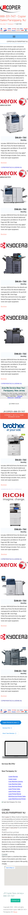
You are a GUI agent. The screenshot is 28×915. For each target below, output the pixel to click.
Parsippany (10, 24)
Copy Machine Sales (14, 784)
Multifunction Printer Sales (17, 796)
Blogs (15, 912)
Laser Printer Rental (14, 794)
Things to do (10, 397)
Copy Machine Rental (15, 786)
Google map (18, 397)
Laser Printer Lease (14, 791)
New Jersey (3, 24)
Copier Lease (12, 779)
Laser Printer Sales (14, 789)
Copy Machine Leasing (15, 781)
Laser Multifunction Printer (17, 799)
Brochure (4, 162)
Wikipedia (19, 396)
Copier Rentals (13, 776)
